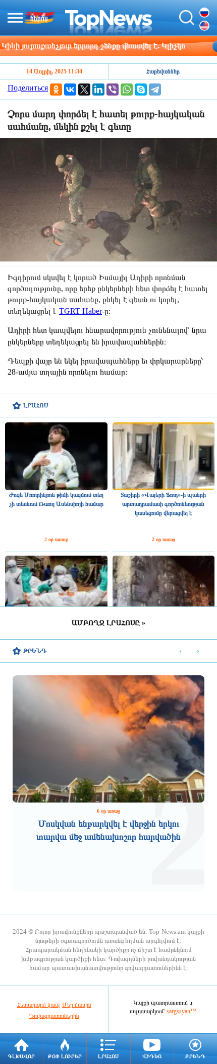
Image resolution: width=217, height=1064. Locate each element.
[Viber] (112, 89)
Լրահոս (108, 1056)
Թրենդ (195, 1056)
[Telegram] (155, 89)
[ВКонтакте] (70, 89)
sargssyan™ (181, 1011)
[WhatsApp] (127, 89)
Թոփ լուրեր (65, 1056)
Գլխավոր (21, 1056)
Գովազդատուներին (54, 1015)
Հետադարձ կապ (38, 1004)
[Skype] (141, 89)
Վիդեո (151, 1056)
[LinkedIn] (98, 89)
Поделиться (28, 87)
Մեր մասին (76, 1004)
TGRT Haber (80, 311)
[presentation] (180, 651)
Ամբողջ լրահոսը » (108, 623)
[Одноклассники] (56, 89)
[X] (84, 89)
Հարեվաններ (163, 71)
